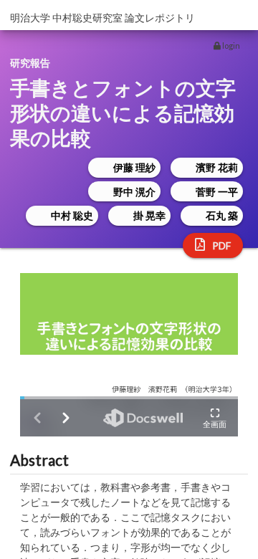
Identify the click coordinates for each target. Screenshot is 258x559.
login (230, 45)
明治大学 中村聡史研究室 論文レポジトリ (102, 17)
